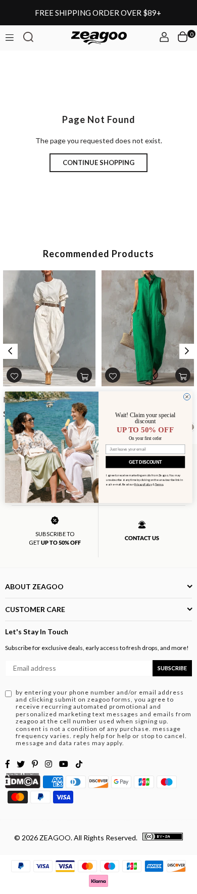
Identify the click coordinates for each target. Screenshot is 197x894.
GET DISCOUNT (145, 461)
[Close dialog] (186, 396)
